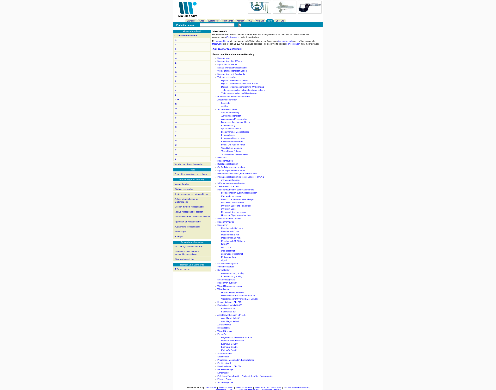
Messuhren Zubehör (227, 283)
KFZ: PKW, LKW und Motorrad (189, 246)
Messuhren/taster (225, 222)
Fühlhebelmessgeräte (227, 263)
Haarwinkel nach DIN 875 (229, 302)
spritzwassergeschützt (232, 254)
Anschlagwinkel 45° (230, 318)
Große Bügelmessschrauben (231, 167)
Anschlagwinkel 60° (230, 321)
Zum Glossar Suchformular (227, 49)
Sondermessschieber (227, 109)
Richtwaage (180, 231)
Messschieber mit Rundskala (231, 74)
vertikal (224, 106)
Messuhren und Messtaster (268, 387)
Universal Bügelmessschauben (236, 215)
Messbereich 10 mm (230, 238)
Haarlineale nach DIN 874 (229, 366)
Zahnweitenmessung (231, 196)
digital (223, 260)
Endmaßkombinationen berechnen (191, 174)
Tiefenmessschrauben (228, 186)
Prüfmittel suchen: (185, 25)
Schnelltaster (223, 270)
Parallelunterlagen (225, 369)
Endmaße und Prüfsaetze (296, 387)
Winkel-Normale (224, 331)
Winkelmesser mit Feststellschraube (238, 295)
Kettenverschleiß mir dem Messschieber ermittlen (187, 253)
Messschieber (222, 41)
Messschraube (182, 184)
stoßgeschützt (228, 251)
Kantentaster (223, 373)
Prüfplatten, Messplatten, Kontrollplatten (235, 360)
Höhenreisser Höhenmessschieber (233, 96)
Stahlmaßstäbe (224, 353)
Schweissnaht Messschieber (234, 154)
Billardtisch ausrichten (185, 259)
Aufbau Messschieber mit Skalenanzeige (186, 200)
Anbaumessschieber (227, 100)
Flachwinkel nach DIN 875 (229, 305)
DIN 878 (225, 244)
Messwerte (217, 44)
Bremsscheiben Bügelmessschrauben (239, 193)
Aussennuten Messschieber (234, 119)
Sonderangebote (225, 382)
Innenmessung (228, 125)
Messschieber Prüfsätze (232, 340)
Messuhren (222, 225)
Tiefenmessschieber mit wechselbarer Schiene (243, 90)
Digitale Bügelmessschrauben (231, 170)
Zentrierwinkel (224, 324)
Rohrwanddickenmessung (233, 212)
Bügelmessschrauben (227, 164)
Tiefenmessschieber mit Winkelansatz (239, 93)
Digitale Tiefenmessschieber (234, 80)
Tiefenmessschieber (227, 77)
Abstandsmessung (230, 112)
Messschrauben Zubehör (229, 218)
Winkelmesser (224, 289)
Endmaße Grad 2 (229, 350)
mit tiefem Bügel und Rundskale (236, 206)
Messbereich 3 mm (230, 231)
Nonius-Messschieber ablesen (189, 212)
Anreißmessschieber (231, 116)
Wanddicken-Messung (231, 148)
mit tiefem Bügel (228, 209)
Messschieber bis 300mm (229, 61)
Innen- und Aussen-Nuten (233, 145)
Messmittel (211, 387)
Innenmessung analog (231, 276)
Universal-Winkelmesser (232, 292)
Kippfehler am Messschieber (188, 222)
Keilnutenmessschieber (232, 141)
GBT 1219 (226, 247)
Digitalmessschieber (184, 189)
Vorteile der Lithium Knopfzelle (188, 164)
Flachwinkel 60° (228, 311)
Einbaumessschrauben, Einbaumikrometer (237, 173)
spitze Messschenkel (231, 128)
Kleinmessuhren (228, 257)
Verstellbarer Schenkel (231, 151)
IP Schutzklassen (183, 269)
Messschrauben (225, 161)
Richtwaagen (223, 328)
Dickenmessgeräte (226, 279)
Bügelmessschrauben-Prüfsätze (236, 337)
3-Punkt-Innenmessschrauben (231, 183)
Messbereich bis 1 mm (232, 228)
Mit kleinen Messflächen (232, 202)
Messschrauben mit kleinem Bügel (237, 199)
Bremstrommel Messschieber (235, 132)
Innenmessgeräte (225, 266)
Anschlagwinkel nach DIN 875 (231, 315)
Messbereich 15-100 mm (233, 241)
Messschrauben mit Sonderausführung (235, 190)
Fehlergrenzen (233, 37)
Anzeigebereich (285, 41)
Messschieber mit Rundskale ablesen (192, 216)
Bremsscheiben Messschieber (235, 122)
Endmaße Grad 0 (229, 344)
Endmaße (221, 334)
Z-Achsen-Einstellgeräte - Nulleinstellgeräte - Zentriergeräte (245, 376)
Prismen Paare (224, 379)
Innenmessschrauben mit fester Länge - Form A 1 (240, 177)
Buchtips (179, 236)
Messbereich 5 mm (230, 234)
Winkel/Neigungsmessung (229, 286)
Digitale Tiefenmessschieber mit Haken (239, 83)
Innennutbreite (228, 135)
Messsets (222, 157)
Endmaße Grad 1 (229, 347)
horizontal (225, 103)
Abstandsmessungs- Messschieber (191, 194)
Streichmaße (223, 356)
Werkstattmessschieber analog (232, 71)
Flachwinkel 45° (228, 308)
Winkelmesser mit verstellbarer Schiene (239, 299)
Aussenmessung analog (232, 273)
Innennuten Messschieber (233, 138)
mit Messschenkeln (230, 180)
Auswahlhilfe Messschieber (187, 227)
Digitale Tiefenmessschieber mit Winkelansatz (242, 87)
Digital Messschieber (227, 64)
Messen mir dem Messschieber (189, 207)
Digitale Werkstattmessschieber (232, 68)
